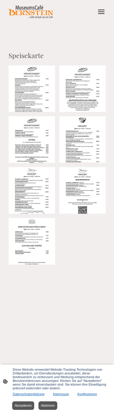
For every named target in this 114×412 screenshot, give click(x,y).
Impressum (61, 394)
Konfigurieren (87, 394)
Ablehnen (48, 405)
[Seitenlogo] (30, 11)
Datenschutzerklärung (29, 394)
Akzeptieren (23, 405)
